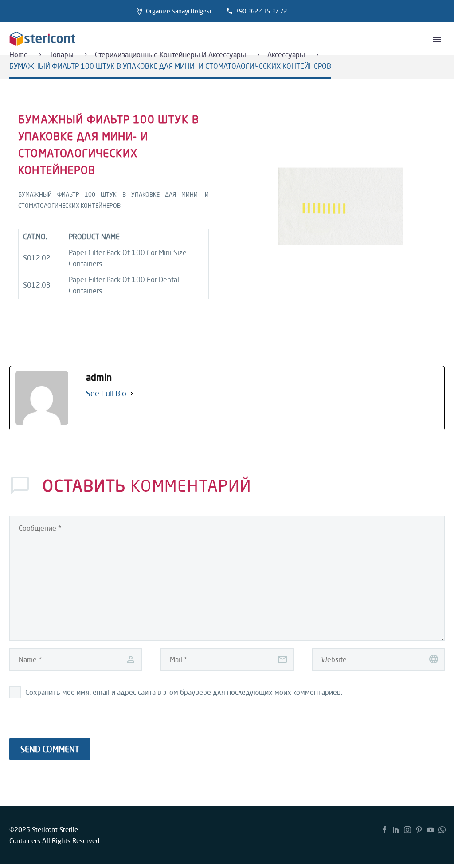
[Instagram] (407, 829)
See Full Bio (106, 393)
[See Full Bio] (131, 393)
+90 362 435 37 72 (261, 11)
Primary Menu (437, 39)
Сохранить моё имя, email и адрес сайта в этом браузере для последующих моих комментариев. (183, 692)
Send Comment (49, 749)
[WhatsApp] (442, 829)
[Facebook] (384, 829)
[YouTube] (430, 829)
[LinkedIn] (395, 829)
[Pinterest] (419, 829)
